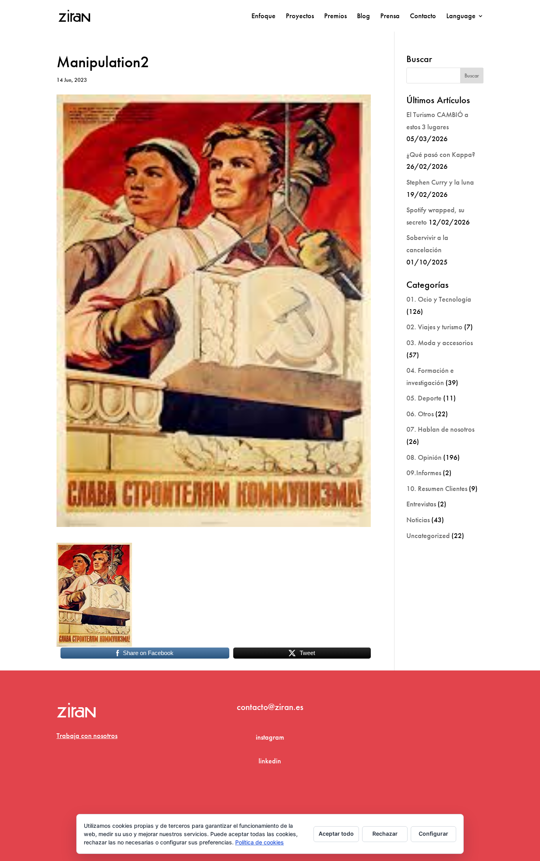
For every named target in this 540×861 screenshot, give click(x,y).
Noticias (418, 519)
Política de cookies (259, 842)
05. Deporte (424, 397)
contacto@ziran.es (270, 707)
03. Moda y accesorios (439, 342)
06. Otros (420, 413)
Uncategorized (428, 535)
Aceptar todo (336, 833)
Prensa (390, 16)
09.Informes (423, 472)
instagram (270, 737)
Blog (363, 16)
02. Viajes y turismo (434, 326)
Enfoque (263, 16)
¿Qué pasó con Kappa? (440, 154)
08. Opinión (424, 457)
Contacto (423, 16)
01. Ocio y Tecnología (438, 299)
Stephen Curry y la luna (440, 182)
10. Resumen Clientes (436, 488)
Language (461, 16)
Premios (335, 16)
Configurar (433, 833)
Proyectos (300, 16)
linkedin (270, 760)
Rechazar (385, 833)
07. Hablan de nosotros (440, 429)
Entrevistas (421, 503)
